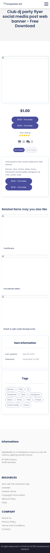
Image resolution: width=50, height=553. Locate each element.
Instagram (35, 394)
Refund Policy (9, 498)
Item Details (19, 150)
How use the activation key (16, 483)
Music (9, 399)
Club (20, 389)
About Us (6, 518)
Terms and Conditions (13, 525)
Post (29, 399)
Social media (13, 405)
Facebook (11, 394)
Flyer (23, 394)
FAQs (4, 502)
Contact (6, 529)
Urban (26, 405)
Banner (10, 389)
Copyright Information (13, 495)
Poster (38, 399)
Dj (28, 389)
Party (19, 399)
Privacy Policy (9, 521)
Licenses (6, 487)
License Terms (9, 491)
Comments (31, 150)
